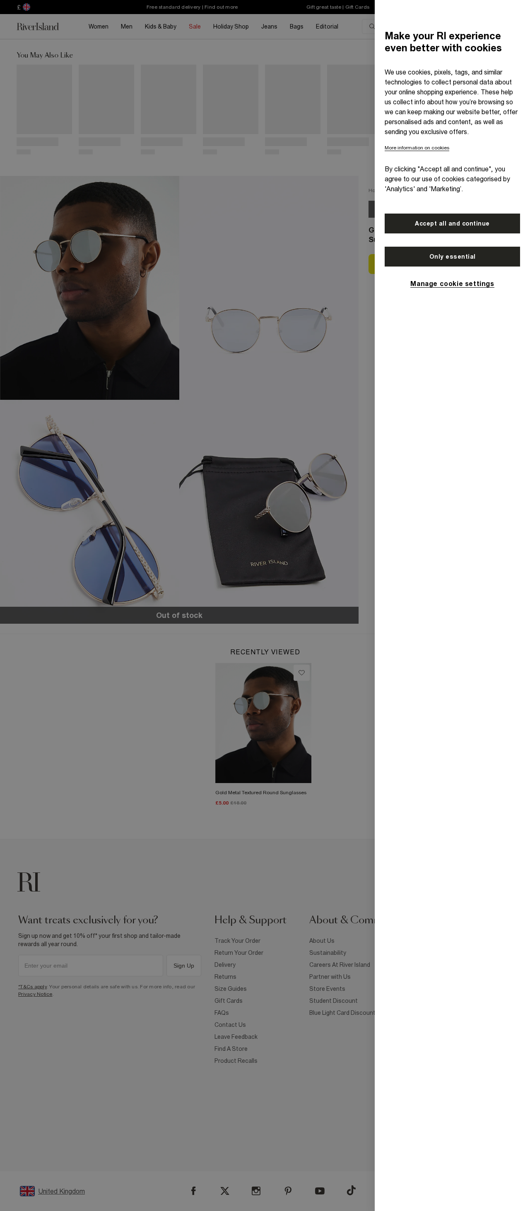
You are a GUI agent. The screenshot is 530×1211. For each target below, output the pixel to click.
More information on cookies (417, 148)
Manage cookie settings (452, 283)
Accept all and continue (452, 223)
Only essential (452, 256)
